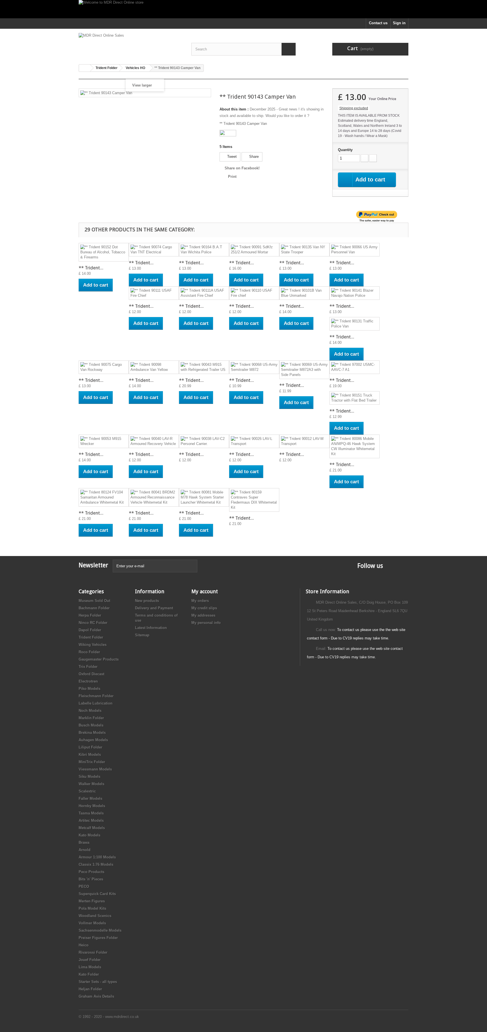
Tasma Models (91, 813)
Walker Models (91, 784)
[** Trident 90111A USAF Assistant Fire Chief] (204, 293)
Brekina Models (92, 732)
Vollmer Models (92, 923)
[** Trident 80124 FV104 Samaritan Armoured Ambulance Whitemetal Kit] (104, 497)
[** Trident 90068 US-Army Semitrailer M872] (254, 367)
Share (253, 156)
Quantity (345, 150)
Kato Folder (89, 974)
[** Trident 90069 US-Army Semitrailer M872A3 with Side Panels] (304, 369)
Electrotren (88, 681)
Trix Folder (88, 667)
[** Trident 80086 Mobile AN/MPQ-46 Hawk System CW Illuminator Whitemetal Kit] (354, 446)
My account (204, 591)
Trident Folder (91, 637)
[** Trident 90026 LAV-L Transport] (254, 441)
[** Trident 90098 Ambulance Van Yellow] (154, 367)
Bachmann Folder (94, 608)
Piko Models (89, 688)
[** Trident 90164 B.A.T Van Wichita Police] (204, 249)
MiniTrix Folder (92, 762)
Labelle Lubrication (95, 703)
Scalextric (87, 791)
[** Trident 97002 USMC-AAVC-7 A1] (354, 367)
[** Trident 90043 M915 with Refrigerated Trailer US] (204, 367)
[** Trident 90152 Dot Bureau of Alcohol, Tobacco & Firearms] (104, 252)
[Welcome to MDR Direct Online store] (243, 9)
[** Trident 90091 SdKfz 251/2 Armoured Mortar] (254, 249)
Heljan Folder (90, 989)
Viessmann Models (95, 769)
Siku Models (89, 776)
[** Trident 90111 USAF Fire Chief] (154, 293)
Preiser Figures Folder (98, 938)
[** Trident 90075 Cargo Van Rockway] (104, 367)
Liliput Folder (90, 747)
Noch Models (90, 710)
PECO (84, 886)
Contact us (378, 23)
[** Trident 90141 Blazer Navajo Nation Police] (354, 293)
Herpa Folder (90, 615)
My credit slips (204, 608)
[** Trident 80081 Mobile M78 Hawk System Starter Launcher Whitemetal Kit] (204, 497)
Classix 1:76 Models (96, 864)
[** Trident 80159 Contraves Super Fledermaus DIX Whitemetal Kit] (254, 500)
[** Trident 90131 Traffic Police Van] (354, 324)
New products (147, 601)
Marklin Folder (91, 718)
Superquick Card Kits (97, 894)
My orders (200, 601)
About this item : (234, 109)
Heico (83, 945)
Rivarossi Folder (93, 952)
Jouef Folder (90, 960)
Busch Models (91, 725)
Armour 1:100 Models (97, 857)
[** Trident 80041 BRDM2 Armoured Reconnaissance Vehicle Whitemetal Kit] (154, 497)
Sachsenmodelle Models (100, 930)
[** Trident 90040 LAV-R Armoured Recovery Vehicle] (154, 441)
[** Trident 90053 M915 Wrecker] (104, 441)
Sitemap (142, 635)
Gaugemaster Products (99, 659)
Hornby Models (92, 806)
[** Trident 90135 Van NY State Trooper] (304, 249)
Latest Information (151, 628)
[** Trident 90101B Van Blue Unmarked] (304, 293)
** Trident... (91, 268)
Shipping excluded (353, 108)
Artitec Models (91, 820)
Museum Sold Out (94, 601)
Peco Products (91, 872)
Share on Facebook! (242, 168)
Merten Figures (92, 901)
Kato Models (89, 835)
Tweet (231, 156)
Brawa (84, 842)
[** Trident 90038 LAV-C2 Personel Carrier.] (204, 441)
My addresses (203, 615)
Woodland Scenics (95, 916)
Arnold (84, 850)
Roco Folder (89, 652)
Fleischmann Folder (96, 696)
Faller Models (90, 798)
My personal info (206, 623)
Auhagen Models (93, 740)
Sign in (399, 23)
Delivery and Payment (154, 608)
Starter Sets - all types (98, 982)
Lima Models (90, 967)
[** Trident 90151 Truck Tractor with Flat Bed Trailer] (354, 398)
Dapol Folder (90, 630)
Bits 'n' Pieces (91, 879)
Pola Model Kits (92, 908)
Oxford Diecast (91, 674)
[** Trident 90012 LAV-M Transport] (304, 441)
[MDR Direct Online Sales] (131, 44)
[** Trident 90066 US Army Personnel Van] (354, 249)
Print (232, 176)
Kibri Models (90, 754)
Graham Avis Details (96, 996)
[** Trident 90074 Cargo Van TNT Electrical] (154, 249)
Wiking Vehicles (93, 645)
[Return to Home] (84, 68)
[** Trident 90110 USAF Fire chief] (254, 293)
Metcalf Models (92, 828)
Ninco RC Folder (93, 623)
